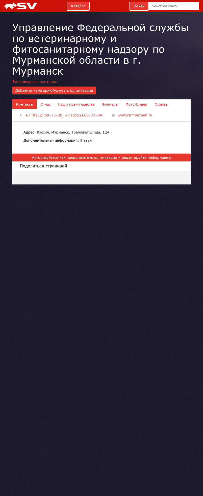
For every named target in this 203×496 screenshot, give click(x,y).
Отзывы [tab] (161, 104)
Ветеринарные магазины (34, 81)
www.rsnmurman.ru (135, 115)
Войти (139, 6)
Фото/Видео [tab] (136, 104)
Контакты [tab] (24, 104)
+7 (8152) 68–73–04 (83, 115)
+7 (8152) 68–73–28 (43, 115)
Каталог (78, 6)
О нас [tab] (46, 104)
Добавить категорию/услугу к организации (54, 90)
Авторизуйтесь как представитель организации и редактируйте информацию (101, 157)
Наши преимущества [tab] (76, 104)
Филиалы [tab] (110, 104)
